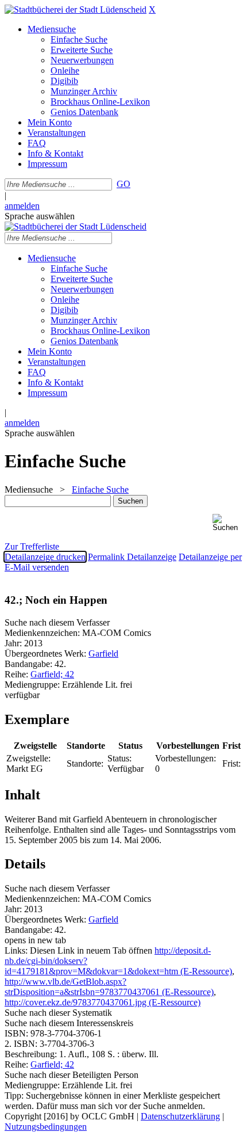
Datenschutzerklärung (180, 1116)
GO (123, 184)
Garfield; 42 (52, 674)
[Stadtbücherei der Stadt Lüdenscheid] (75, 9)
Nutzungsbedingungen (46, 1126)
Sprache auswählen (40, 216)
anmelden (22, 206)
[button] (227, 523)
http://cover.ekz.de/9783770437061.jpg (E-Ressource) (102, 1002)
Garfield (103, 653)
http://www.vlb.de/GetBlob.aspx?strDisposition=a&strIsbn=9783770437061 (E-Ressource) (109, 987)
